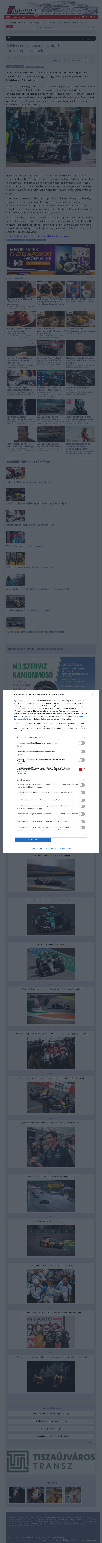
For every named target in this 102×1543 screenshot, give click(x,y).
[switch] (82, 743)
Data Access (51, 848)
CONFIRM (33, 840)
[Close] (94, 694)
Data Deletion (37, 848)
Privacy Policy (65, 848)
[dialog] (51, 771)
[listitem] (51, 737)
